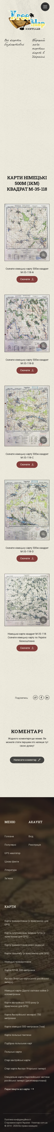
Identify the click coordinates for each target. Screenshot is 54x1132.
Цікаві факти (11, 861)
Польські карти (13, 1051)
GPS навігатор (12, 853)
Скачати (25, 279)
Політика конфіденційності (17, 1119)
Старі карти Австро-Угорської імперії (25, 1068)
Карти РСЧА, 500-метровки (19, 970)
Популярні (10, 844)
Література (10, 870)
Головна (9, 836)
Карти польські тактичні (17, 1035)
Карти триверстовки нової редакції (24, 945)
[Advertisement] (27, 95)
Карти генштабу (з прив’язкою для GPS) (26, 953)
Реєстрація (34, 844)
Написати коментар (25, 759)
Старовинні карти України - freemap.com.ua (25, 1122)
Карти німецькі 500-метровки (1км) (24, 1026)
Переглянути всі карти (17, 1089)
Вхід (30, 836)
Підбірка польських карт (18, 1043)
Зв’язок (8, 878)
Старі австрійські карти (17, 1060)
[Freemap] (27, 20)
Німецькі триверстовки (17, 961)
